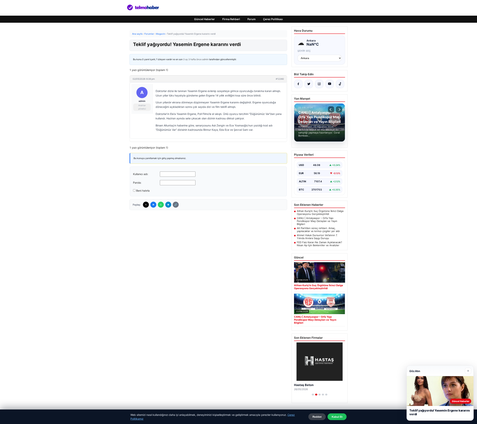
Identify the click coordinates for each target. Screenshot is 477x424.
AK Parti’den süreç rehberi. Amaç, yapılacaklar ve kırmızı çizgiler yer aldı (318, 230)
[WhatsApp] (161, 205)
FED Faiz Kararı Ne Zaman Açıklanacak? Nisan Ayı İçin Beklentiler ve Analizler (319, 244)
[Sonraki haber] (339, 109)
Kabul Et (337, 416)
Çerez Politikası (273, 19)
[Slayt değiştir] (313, 395)
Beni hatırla (143, 190)
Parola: (137, 182)
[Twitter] (146, 205)
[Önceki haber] (331, 109)
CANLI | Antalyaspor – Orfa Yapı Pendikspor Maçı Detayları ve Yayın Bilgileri (317, 221)
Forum (251, 19)
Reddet (317, 416)
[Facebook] (153, 205)
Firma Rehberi (231, 19)
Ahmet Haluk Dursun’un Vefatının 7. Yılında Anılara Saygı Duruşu (317, 237)
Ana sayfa (137, 33)
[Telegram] (168, 205)
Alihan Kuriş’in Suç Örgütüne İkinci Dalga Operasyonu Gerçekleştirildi (320, 212)
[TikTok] (340, 84)
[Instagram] (319, 84)
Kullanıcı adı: (140, 174)
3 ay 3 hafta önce (192, 59)
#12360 (280, 78)
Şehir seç (304, 50)
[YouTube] (329, 84)
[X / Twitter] (308, 84)
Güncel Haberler (204, 19)
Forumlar (149, 33)
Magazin (160, 33)
